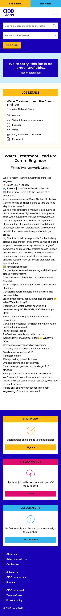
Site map (11, 582)
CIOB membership (16, 577)
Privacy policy (14, 600)
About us (11, 554)
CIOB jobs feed (15, 590)
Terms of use (14, 595)
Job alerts (12, 572)
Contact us (12, 564)
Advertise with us (16, 559)
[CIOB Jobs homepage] (8, 12)
